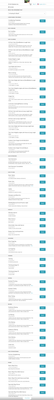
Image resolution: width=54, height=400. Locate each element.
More (31, 163)
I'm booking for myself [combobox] (14, 13)
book (42, 20)
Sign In (34, 4)
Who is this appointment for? (15, 10)
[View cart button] (30, 4)
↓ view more (27, 398)
